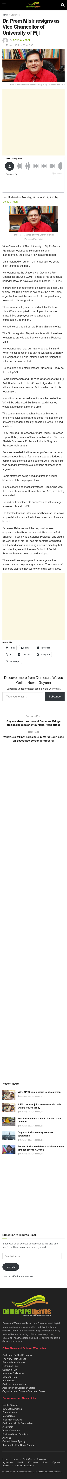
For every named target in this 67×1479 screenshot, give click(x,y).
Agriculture (7, 1462)
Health (20, 1462)
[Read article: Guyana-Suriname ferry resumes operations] (8, 1135)
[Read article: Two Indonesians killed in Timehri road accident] (8, 1121)
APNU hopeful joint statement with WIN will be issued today (39, 1106)
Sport (45, 1462)
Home (5, 14)
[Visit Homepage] (33, 5)
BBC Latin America (12, 1408)
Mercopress (8, 1415)
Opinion (56, 1462)
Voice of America (11, 1430)
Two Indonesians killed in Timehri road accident (39, 1120)
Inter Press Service (12, 1419)
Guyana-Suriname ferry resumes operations (36, 1134)
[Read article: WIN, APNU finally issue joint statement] (8, 1095)
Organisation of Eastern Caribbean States (23, 1391)
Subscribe (55, 696)
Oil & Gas (27, 1459)
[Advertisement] (33, 122)
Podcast (6, 1465)
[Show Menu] (4, 5)
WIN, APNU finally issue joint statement (39, 1091)
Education (15, 14)
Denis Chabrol (21, 40)
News (15, 1459)
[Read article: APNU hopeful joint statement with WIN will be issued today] (8, 1107)
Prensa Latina (9, 1412)
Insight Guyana (10, 1405)
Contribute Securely (24, 1465)
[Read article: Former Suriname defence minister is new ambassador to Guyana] (8, 1149)
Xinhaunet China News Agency (18, 1445)
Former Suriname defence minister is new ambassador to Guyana (41, 1148)
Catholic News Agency (13, 1441)
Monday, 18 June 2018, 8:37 (19, 45)
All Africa (6, 1437)
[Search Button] (63, 5)
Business (41, 1459)
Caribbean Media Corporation (17, 1423)
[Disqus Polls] (33, 792)
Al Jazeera (7, 1426)
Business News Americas (15, 1434)
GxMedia (42, 1471)
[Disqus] (33, 877)
